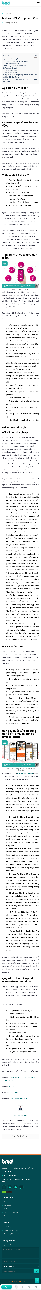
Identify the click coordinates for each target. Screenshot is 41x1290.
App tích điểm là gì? (10, 59)
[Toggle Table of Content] (34, 56)
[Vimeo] (29, 1136)
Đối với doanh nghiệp (11, 70)
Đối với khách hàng (11, 72)
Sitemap (7, 1216)
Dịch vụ (8, 14)
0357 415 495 (13, 1086)
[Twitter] (26, 1136)
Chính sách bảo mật (11, 1212)
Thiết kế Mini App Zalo (11, 1230)
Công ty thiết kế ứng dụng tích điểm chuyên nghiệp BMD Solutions (20, 76)
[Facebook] (15, 1136)
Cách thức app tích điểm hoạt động (16, 61)
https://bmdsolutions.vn (18, 1099)
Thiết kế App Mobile (10, 1227)
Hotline (6, 1287)
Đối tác (6, 1209)
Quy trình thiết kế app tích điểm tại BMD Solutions (20, 80)
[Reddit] (18, 1136)
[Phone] (12, 1136)
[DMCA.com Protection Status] (7, 1192)
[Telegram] (23, 1136)
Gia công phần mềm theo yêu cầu (15, 1234)
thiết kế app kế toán (25, 773)
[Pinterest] (20, 1136)
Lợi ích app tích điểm (10, 68)
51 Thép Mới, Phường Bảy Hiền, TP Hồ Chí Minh (16, 1180)
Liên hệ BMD (8, 1205)
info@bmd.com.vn (14, 1092)
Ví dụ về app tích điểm (12, 63)
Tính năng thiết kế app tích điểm (15, 66)
